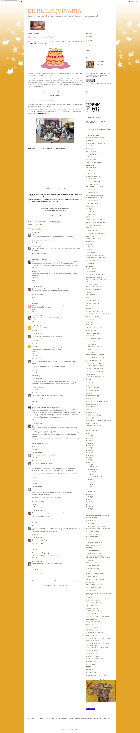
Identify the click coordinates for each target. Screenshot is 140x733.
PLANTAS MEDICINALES (93, 338)
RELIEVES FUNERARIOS (93, 368)
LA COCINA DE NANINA (93, 608)
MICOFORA (89, 624)
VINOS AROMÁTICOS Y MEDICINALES (97, 420)
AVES (88, 157)
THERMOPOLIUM (91, 664)
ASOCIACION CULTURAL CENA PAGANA (98, 529)
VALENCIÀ (89, 36)
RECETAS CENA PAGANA (93, 641)
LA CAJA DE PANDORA (93, 600)
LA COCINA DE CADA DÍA (93, 602)
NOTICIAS (89, 319)
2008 (89, 504)
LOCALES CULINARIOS (93, 277)
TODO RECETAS (91, 672)
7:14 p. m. (34, 372)
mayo (91, 481)
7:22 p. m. (34, 322)
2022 (89, 443)
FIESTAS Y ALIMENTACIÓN (94, 222)
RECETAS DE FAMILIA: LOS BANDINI (97, 648)
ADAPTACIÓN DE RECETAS (94, 143)
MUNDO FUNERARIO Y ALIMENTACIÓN (97, 314)
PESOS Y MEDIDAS (92, 333)
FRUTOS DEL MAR (91, 576)
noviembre (93, 469)
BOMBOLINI (89, 539)
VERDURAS (89, 412)
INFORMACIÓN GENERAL (93, 255)
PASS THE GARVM (91, 635)
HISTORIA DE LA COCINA (93, 587)
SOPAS (88, 393)
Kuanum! (34, 232)
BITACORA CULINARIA (92, 534)
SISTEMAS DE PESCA (92, 390)
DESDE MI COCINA (91, 563)
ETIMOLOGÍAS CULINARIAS (94, 219)
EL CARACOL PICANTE (93, 566)
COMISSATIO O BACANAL (94, 187)
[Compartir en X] (57, 222)
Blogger (76, 729)
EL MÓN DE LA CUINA (92, 568)
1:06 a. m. (34, 457)
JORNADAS (89, 263)
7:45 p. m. (34, 355)
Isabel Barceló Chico (38, 259)
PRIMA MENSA (90, 344)
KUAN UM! (89, 597)
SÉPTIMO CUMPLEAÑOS (96, 476)
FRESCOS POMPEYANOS (93, 225)
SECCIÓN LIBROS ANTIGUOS (95, 659)
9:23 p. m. (34, 267)
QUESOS (89, 349)
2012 (89, 494)
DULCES (88, 211)
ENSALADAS (90, 214)
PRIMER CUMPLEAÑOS (93, 347)
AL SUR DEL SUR (91, 520)
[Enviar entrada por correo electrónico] (49, 221)
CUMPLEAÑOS (38, 224)
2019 (89, 450)
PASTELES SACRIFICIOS (93, 327)
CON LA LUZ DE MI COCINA (94, 553)
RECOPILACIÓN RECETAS (94, 366)
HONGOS (89, 244)
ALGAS (88, 146)
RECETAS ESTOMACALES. (94, 357)
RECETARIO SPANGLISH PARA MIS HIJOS (98, 638)
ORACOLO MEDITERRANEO (94, 633)
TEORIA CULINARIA (92, 404)
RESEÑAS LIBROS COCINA (94, 377)
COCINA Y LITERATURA (93, 181)
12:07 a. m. (35, 507)
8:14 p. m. (34, 522)
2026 (89, 433)
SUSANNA (35, 376)
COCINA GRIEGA (91, 178)
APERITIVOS (90, 151)
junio (91, 479)
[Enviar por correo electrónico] (53, 222)
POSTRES (89, 341)
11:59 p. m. (35, 534)
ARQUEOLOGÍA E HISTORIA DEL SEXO (97, 526)
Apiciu (34, 303)
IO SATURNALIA (91, 260)
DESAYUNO (89, 206)
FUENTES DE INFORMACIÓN (94, 233)
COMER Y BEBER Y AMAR (94, 550)
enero (91, 491)
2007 (89, 506)
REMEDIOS (89, 374)
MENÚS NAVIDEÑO (91, 303)
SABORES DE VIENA (92, 656)
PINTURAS (89, 336)
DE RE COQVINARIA (54, 11)
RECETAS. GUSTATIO (92, 363)
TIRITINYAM (89, 669)
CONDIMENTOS (90, 189)
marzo (92, 486)
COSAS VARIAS (91, 192)
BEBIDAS (89, 165)
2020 (89, 448)
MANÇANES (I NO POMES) (94, 622)
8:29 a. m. (34, 311)
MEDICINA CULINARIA (92, 289)
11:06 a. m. (35, 569)
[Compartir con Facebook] (58, 222)
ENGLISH (89, 41)
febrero (92, 489)
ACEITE (88, 140)
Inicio (56, 581)
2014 (89, 462)
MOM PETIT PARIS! (92, 627)
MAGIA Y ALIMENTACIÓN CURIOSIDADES (98, 279)
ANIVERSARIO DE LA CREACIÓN (65, 41)
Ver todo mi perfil (99, 64)
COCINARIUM (90, 548)
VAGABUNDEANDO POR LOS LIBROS (97, 675)
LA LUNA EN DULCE (92, 613)
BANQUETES (90, 159)
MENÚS (88, 297)
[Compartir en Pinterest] (60, 222)
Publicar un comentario (36, 573)
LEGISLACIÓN (90, 269)
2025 (89, 436)
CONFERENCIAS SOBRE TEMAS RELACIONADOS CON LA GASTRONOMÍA (98, 556)
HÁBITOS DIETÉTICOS (93, 239)
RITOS (88, 379)
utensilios (88, 409)
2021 (89, 445)
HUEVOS (88, 247)
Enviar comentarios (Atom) (59, 585)
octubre (92, 471)
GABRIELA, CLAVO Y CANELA (95, 579)
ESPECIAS (89, 217)
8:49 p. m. (34, 300)
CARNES (88, 170)
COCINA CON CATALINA (93, 545)
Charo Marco (35, 286)
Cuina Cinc (35, 325)
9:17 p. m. (34, 256)
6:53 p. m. (34, 283)
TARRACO (89, 398)
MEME (88, 292)
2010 (89, 499)
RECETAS (89, 352)
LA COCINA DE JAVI (92, 605)
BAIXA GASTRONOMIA (93, 531)
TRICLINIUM (89, 407)
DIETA (88, 209)
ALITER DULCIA (90, 523)
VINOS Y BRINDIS (91, 423)
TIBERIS (88, 667)
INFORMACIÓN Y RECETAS (94, 258)
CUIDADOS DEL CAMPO (93, 198)
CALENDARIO (90, 168)
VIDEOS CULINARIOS (92, 415)
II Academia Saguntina (49, 104)
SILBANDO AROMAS (92, 661)
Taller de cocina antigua (54, 189)
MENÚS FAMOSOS (91, 300)
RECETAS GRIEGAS (92, 360)
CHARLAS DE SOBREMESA (94, 542)
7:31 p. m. (34, 549)
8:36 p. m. (34, 449)
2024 (89, 438)
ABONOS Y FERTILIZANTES (94, 138)
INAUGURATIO (90, 252)
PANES (88, 325)
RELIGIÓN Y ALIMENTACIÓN (94, 371)
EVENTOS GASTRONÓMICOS (95, 574)
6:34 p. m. (34, 401)
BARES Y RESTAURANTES (94, 162)
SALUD (88, 385)
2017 (89, 455)
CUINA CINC (89, 560)
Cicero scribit (36, 452)
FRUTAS (88, 228)
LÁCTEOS (89, 266)
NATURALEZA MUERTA (93, 317)
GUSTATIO (89, 236)
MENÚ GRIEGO (90, 295)
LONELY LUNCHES (91, 619)
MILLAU (88, 308)
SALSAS (88, 382)
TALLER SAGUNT (91, 396)
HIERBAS (89, 241)
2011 (89, 497)
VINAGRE (89, 418)
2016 (89, 457)
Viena (33, 405)
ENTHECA (89, 571)
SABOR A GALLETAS (92, 653)
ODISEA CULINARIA (92, 630)
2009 (89, 501)
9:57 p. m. (34, 557)
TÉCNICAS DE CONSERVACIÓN (95, 401)
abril (91, 484)
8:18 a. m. (34, 330)
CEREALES (89, 173)
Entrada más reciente (35, 581)
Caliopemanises (69, 189)
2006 (89, 509)
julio (91, 474)
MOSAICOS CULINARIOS (93, 311)
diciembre (92, 467)
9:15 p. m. (34, 242)
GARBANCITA (90, 582)
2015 (89, 460)
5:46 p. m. (34, 483)
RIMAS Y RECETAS (92, 650)
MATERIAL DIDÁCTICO (93, 286)
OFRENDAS (89, 322)
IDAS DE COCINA (91, 590)
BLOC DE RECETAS (92, 537)
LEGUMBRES (90, 271)
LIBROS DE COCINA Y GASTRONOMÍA (97, 616)
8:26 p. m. (34, 420)
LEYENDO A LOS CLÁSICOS (94, 274)
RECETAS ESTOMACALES (94, 355)
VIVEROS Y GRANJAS (92, 426)
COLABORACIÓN (91, 184)
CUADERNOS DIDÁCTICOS (94, 195)
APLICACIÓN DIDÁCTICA (93, 154)
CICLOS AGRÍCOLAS (92, 176)
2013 (89, 465)
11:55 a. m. (35, 340)
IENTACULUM (90, 250)
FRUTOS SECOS (91, 230)
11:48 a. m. (35, 389)
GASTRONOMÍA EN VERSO (94, 585)
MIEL (87, 306)
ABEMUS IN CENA (91, 518)
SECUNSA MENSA (91, 387)
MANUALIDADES (91, 284)
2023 (89, 440)
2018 (89, 452)
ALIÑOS (88, 149)
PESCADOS (89, 330)
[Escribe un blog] (55, 222)
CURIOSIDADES (91, 203)
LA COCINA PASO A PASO (93, 611)
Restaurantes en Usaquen (39, 553)
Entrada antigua (77, 581)
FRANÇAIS (89, 45)
